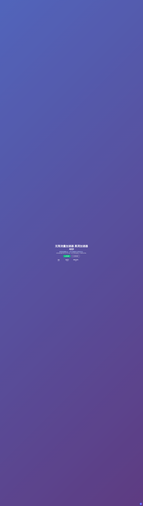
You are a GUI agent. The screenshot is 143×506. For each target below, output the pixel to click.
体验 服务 (67, 256)
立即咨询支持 (76, 256)
